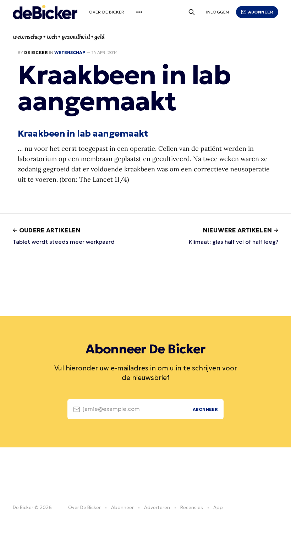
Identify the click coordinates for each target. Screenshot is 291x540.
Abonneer (260, 12)
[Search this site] (191, 12)
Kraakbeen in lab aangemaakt (83, 133)
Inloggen (217, 12)
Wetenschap (69, 52)
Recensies (191, 508)
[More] (139, 12)
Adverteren (157, 508)
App (218, 508)
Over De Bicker (107, 12)
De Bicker (36, 52)
